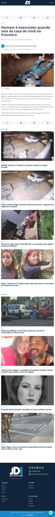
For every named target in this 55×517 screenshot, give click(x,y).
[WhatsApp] (43, 468)
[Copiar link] (48, 17)
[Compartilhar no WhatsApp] (7, 17)
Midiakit (30, 501)
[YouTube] (38, 468)
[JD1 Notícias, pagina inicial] (27, 2)
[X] (35, 468)
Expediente (31, 506)
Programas (5, 499)
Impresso (31, 488)
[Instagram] (32, 468)
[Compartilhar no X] (34, 17)
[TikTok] (40, 468)
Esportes (4, 488)
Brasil (3, 485)
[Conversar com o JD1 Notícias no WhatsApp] (51, 513)
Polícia (3, 490)
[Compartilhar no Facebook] (21, 17)
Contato (30, 503)
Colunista (30, 485)
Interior (4, 492)
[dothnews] (30, 515)
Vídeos (3, 501)
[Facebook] (30, 468)
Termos (30, 499)
